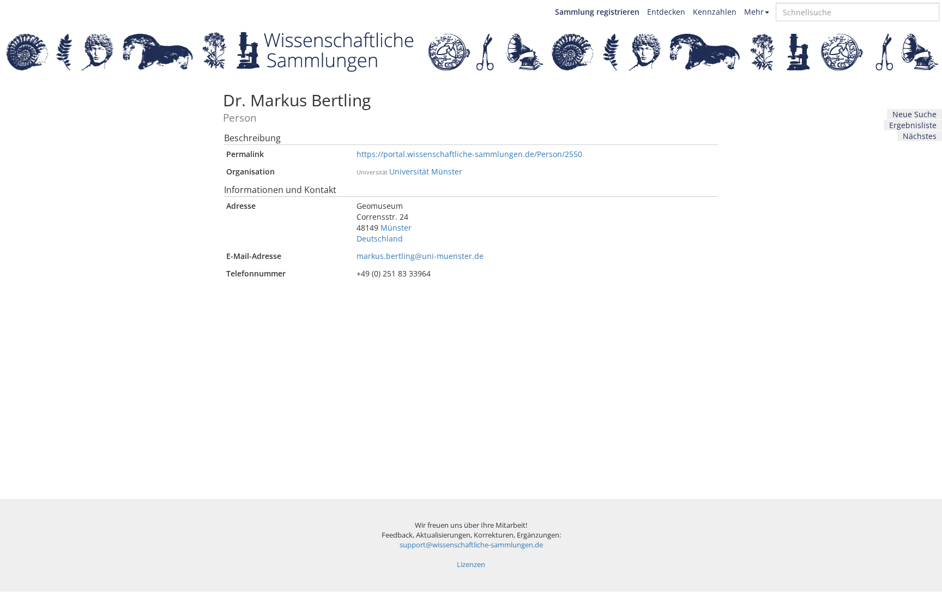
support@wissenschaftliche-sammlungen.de (471, 545)
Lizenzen (471, 564)
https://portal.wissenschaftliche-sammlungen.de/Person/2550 (469, 154)
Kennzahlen (714, 12)
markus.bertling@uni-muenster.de (420, 256)
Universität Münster (425, 171)
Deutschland (380, 238)
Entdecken (666, 12)
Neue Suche (914, 114)
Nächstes (920, 136)
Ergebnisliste (913, 125)
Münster (396, 227)
